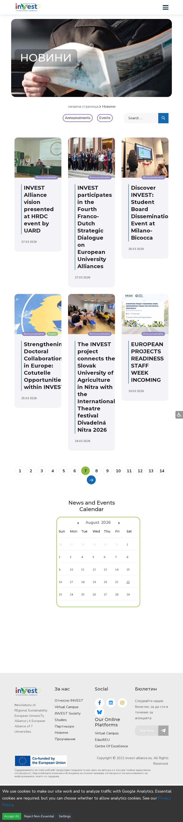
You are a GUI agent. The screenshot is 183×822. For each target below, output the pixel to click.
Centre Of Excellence (111, 746)
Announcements (77, 117)
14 (162, 471)
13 (151, 471)
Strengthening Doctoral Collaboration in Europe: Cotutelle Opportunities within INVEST (45, 365)
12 (140, 471)
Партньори (64, 726)
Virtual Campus (67, 707)
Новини (61, 732)
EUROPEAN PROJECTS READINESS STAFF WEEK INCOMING (147, 362)
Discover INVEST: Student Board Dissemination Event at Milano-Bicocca (151, 213)
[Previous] (91, 479)
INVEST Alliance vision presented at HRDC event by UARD (39, 209)
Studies (61, 719)
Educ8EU (102, 739)
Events (104, 117)
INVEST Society (68, 713)
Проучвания (65, 739)
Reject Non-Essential (39, 816)
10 (118, 471)
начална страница (83, 106)
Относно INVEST (69, 700)
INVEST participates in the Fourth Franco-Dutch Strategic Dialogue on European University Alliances (94, 227)
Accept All (11, 816)
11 (129, 471)
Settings (65, 816)
